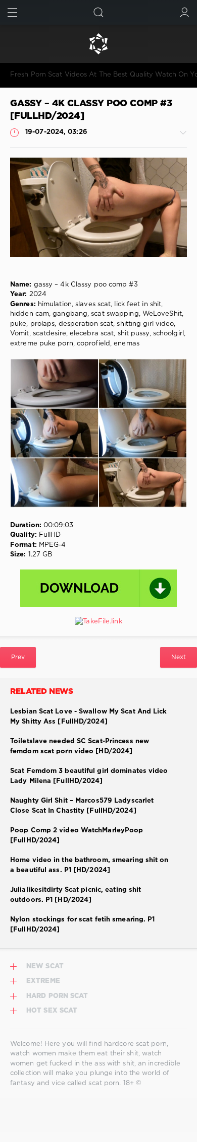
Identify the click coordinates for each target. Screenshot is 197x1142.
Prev (18, 657)
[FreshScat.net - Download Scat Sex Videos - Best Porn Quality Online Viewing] (98, 44)
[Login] (184, 12)
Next (178, 657)
